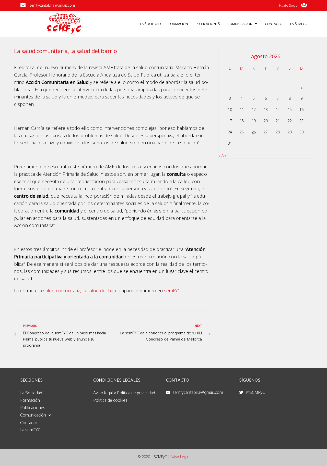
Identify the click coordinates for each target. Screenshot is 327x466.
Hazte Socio (288, 5)
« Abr (223, 155)
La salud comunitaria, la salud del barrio (78, 290)
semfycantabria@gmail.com (52, 5)
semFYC (172, 290)
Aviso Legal (180, 456)
